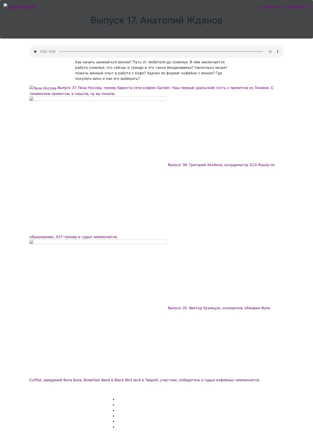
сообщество (269, 6)
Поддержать (296, 6)
